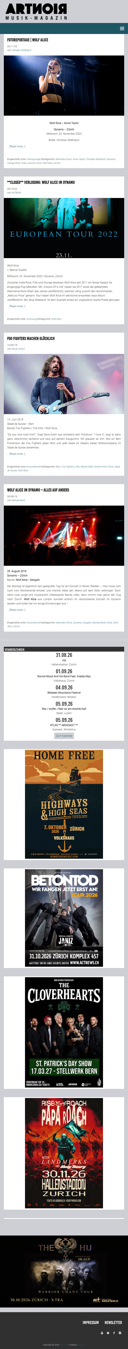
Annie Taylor (71, 123)
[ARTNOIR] (36, 20)
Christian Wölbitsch (67, 140)
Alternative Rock (63, 159)
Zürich (57, 163)
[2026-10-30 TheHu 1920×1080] (64, 1306)
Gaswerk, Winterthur (64, 724)
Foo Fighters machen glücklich (31, 338)
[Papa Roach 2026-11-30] (64, 1207)
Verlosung (31, 319)
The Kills (38, 428)
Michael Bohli (99, 622)
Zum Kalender (64, 735)
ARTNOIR (64, 1345)
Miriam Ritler (86, 466)
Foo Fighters (23, 428)
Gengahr (86, 622)
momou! (81, 1345)
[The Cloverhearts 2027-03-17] (64, 1086)
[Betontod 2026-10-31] (64, 965)
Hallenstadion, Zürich (64, 659)
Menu (122, 28)
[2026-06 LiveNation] (64, 857)
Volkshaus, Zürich (64, 675)
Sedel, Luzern (64, 708)
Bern (58, 466)
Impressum (91, 1322)
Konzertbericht (33, 466)
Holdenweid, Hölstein (64, 692)
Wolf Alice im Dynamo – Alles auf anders (38, 490)
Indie (23, 163)
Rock (39, 163)
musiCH (31, 163)
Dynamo (111, 159)
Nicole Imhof (100, 466)
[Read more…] (17, 146)
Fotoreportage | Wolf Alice (27, 39)
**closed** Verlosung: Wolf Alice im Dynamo (41, 182)
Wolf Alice (55, 123)
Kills (77, 466)
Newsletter (113, 1322)
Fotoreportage (33, 159)
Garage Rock (13, 163)
